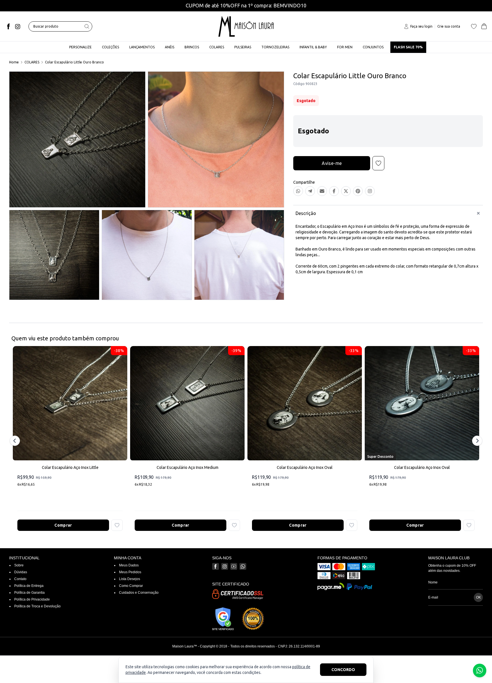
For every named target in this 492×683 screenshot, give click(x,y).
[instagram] (18, 26)
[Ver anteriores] (15, 440)
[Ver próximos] (476, 440)
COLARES (31, 62)
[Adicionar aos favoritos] (117, 525)
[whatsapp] (242, 566)
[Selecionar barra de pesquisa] (87, 26)
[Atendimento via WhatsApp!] (479, 670)
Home (14, 62)
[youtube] (233, 566)
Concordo (343, 669)
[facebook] (9, 26)
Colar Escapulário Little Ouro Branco (74, 62)
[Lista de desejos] (473, 26)
